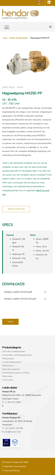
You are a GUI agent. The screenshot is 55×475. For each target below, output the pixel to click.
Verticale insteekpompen (13, 351)
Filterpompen (8, 358)
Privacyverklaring (11, 470)
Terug (10, 322)
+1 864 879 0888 (13, 402)
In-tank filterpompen (11, 362)
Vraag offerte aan (16, 209)
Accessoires (7, 379)
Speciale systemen (11, 369)
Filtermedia (7, 376)
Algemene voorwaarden (15, 466)
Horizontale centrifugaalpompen (17, 355)
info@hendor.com (12, 431)
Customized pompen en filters (16, 372)
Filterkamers (8, 365)
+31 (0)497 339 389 (14, 428)
